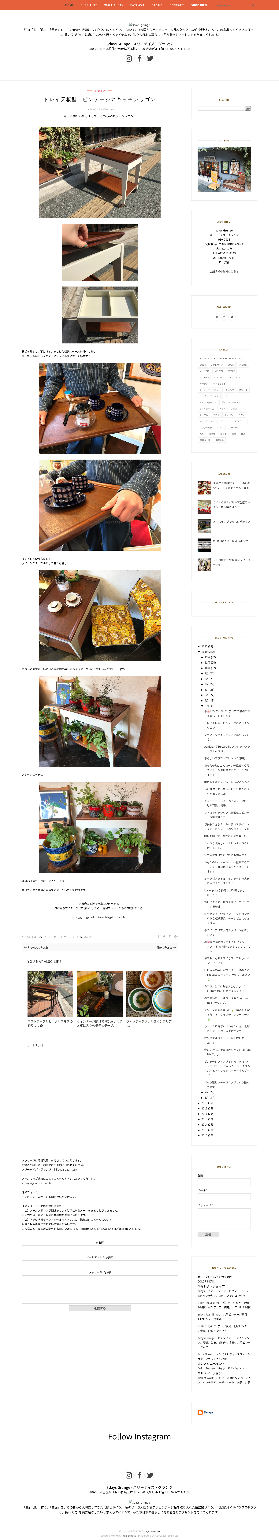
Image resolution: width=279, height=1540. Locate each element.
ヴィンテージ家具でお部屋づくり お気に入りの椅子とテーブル (100, 1023)
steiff (231, 371)
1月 (207, 1097)
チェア (222, 408)
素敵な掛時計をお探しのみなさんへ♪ (226, 782)
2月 (207, 1092)
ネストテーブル (207, 421)
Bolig (201, 1326)
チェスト (235, 408)
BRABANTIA (217, 365)
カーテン (204, 383)
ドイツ (241, 415)
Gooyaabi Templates (166, 1535)
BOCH (203, 365)
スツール (243, 390)
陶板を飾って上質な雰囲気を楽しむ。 (226, 836)
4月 (207, 700)
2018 (204, 1103)
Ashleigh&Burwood (231, 358)
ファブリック (206, 427)
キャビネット (219, 383)
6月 (207, 689)
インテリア (219, 377)
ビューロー (224, 421)
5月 (207, 695)
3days (201, 1291)
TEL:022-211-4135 (65, 1169)
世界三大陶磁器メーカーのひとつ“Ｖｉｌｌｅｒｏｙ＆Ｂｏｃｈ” (231, 487)
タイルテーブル (207, 408)
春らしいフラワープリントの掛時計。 (226, 758)
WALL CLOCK (114, 5)
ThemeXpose (128, 1535)
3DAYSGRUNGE (207, 358)
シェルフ (100, 90)
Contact (176, 5)
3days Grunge (206, 1338)
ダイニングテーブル (52, 936)
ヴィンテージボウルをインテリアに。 (149, 1023)
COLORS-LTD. (206, 1281)
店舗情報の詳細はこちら (224, 271)
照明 (234, 433)
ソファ (227, 396)
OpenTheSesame (209, 1303)
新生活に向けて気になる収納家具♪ (225, 855)
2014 (204, 1124)
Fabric (157, 5)
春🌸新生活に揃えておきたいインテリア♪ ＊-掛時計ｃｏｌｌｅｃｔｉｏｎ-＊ (227, 946)
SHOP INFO (199, 5)
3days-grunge (151, 1531)
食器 (243, 433)
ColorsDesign (206, 1368)
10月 (207, 668)
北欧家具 (86, 936)
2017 (204, 1108)
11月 (207, 662)
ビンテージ (240, 421)
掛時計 (212, 433)
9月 (207, 673)
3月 (207, 706)
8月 (207, 679)
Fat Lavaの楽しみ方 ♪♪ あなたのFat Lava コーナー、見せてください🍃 (227, 974)
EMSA (230, 365)
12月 (207, 657)
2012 (204, 1135)
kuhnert (204, 371)
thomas (204, 377)
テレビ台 (229, 415)
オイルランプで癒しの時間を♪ (231, 522)
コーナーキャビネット (210, 390)
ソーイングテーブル (209, 396)
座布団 (223, 433)
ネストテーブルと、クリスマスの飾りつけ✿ (50, 1023)
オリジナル (234, 377)
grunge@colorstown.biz (37, 1183)
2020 (204, 646)
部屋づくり (205, 440)
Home (69, 5)
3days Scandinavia (209, 1314)
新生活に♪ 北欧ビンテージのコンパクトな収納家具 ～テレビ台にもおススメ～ (227, 918)
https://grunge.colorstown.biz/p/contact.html (101, 917)
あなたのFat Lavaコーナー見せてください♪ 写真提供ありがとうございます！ (227, 770)
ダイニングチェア (208, 402)
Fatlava (137, 5)
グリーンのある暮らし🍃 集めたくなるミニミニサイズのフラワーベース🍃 (227, 1014)
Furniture (89, 5)
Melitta (218, 371)
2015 (204, 1119)
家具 (202, 433)
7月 (207, 684)
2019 (205, 651)
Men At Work (206, 1378)
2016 (204, 1114)
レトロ (77, 936)
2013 (204, 1130)
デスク (216, 415)
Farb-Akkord (206, 1354)
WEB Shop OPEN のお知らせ (230, 541)
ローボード (234, 427)
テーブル (68, 936)
